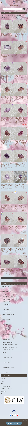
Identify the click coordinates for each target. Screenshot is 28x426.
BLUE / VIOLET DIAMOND (8, 296)
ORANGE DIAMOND (7, 301)
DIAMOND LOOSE (5, 286)
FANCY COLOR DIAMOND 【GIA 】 (8, 314)
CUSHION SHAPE (20, 15)
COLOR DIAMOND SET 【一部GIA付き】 (10, 344)
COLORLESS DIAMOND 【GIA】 (8, 349)
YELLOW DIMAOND (7, 304)
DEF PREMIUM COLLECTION (8, 367)
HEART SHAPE (5, 17)
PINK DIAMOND (6, 289)
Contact (4, 391)
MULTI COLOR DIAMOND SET (8, 342)
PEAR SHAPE (11, 15)
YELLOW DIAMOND (7, 329)
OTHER (17, 17)
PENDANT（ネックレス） (8, 357)
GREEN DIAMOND (6, 299)
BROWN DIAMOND (6, 306)
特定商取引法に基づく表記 (7, 388)
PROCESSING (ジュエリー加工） (8, 365)
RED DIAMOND (6, 291)
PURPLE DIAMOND (6, 294)
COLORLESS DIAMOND (7, 311)
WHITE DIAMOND (6, 309)
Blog (3, 381)
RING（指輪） (5, 354)
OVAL (12, 17)
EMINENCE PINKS (6, 362)
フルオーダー (5, 372)
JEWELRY (4, 352)
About (3, 378)
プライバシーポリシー (6, 386)
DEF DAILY (5, 370)
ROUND (4, 15)
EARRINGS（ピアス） (7, 359)
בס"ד (3, 393)
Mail (3, 383)
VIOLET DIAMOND (6, 339)
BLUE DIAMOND (6, 322)
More (14, 277)
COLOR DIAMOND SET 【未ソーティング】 (11, 347)
